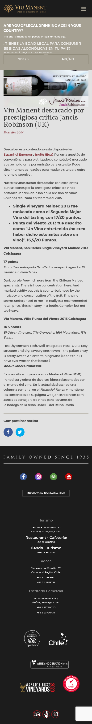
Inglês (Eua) (44, 155)
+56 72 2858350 (46, 577)
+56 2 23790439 (46, 612)
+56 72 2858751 (46, 582)
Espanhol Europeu (18, 155)
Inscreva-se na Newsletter (46, 492)
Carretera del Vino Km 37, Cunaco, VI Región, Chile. (46, 529)
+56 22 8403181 (46, 552)
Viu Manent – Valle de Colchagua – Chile (25, 9)
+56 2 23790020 (46, 607)
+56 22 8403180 (46, 542)
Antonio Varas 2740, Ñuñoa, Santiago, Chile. (46, 600)
